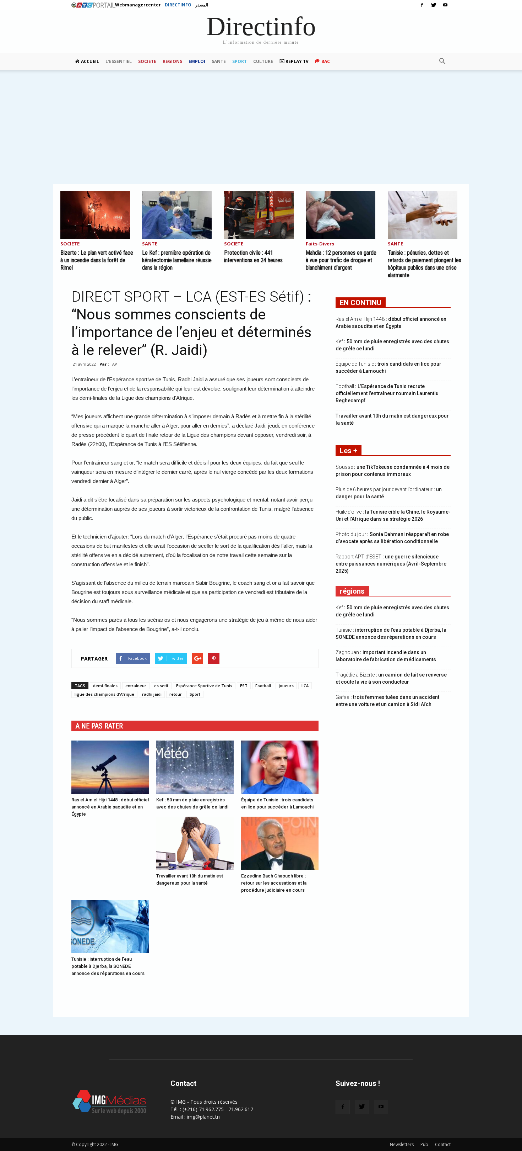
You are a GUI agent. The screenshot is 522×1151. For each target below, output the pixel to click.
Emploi (197, 61)
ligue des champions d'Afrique (104, 694)
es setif (161, 685)
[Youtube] (445, 5)
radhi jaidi (152, 694)
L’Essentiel (118, 61)
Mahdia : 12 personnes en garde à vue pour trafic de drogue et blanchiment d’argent (341, 260)
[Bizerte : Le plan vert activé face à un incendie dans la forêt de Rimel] (97, 215)
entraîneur (135, 685)
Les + (348, 450)
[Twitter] (433, 5)
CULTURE (263, 61)
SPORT (239, 61)
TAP (113, 364)
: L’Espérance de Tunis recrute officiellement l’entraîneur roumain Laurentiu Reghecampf (387, 393)
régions (352, 591)
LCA (305, 685)
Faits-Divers (320, 244)
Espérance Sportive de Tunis (204, 685)
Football (263, 685)
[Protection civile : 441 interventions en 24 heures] (261, 215)
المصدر (201, 5)
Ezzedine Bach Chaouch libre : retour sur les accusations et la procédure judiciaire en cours (273, 883)
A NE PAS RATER (99, 726)
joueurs (286, 685)
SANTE (219, 61)
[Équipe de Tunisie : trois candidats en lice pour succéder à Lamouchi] (280, 767)
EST (244, 685)
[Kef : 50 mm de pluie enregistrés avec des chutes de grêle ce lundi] (195, 767)
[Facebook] (422, 5)
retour (175, 694)
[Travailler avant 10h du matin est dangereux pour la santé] (195, 843)
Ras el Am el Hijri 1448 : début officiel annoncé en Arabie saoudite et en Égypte (110, 807)
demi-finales (105, 685)
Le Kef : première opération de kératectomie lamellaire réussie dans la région (177, 260)
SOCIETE (147, 61)
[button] (442, 61)
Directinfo (178, 5)
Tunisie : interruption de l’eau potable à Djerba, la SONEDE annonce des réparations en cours (108, 966)
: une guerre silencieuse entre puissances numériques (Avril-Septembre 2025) (391, 564)
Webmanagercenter (138, 5)
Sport (195, 694)
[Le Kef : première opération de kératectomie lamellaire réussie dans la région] (179, 215)
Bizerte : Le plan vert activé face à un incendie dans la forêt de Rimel (96, 260)
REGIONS (172, 61)
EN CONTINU (360, 302)
